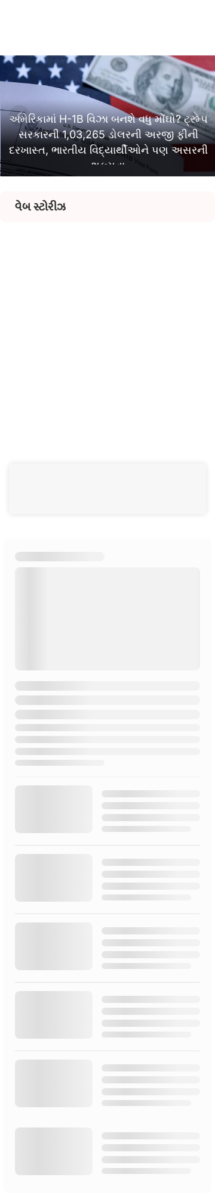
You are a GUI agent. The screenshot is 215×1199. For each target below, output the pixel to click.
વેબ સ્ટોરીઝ (40, 206)
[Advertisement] (107, 329)
